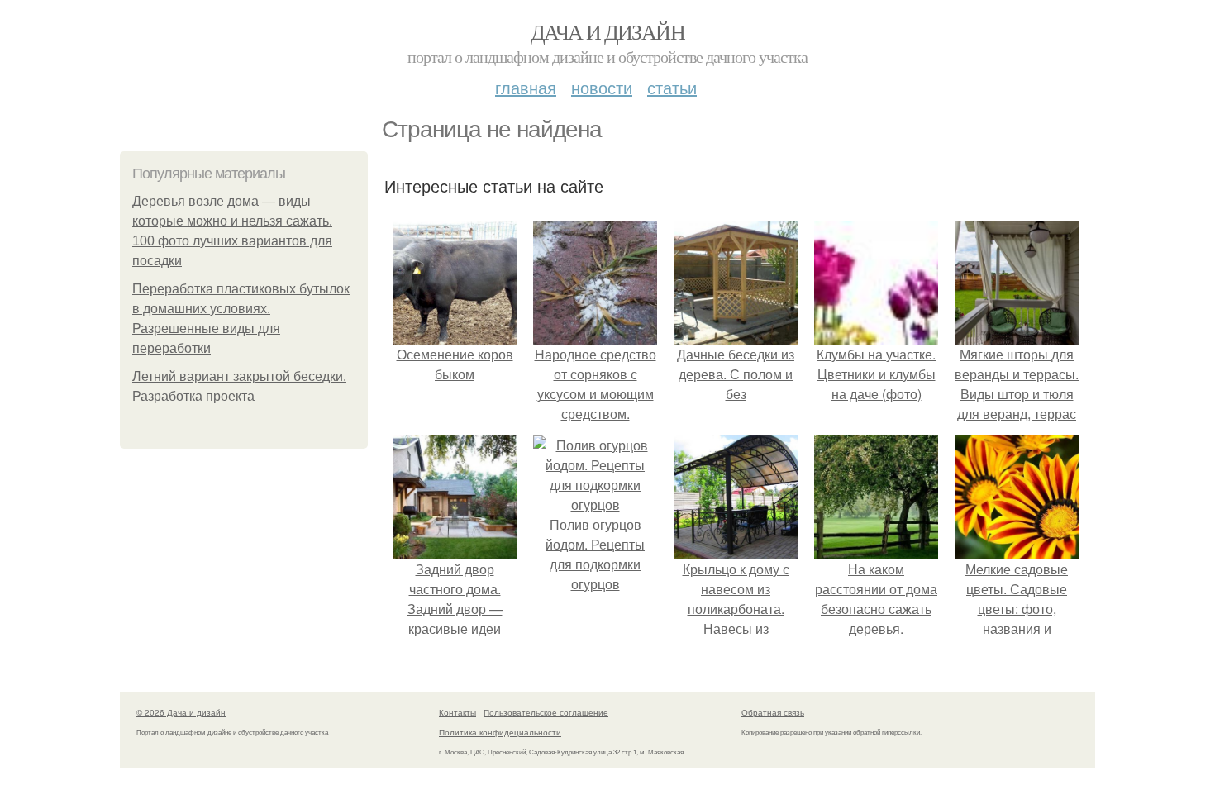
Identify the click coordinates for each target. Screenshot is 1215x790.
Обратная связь (772, 712)
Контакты (457, 712)
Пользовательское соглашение (546, 712)
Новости (601, 87)
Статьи (672, 87)
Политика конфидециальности (500, 732)
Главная (525, 87)
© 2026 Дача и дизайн (181, 712)
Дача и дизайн (607, 31)
